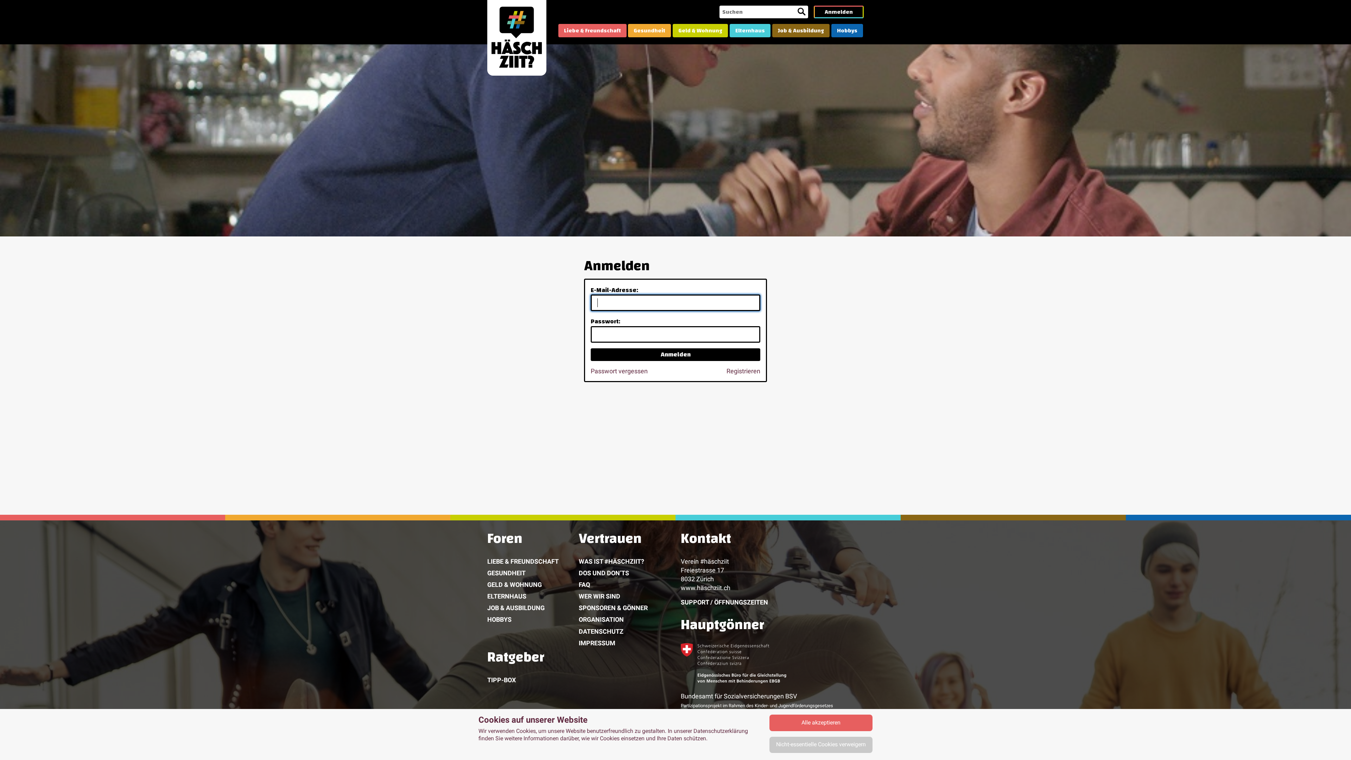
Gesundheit (649, 30)
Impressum (597, 643)
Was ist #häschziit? (611, 561)
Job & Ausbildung (801, 30)
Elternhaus (750, 30)
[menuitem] (592, 30)
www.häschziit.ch (705, 587)
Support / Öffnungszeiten (724, 602)
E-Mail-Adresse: (614, 290)
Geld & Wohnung (700, 30)
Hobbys (847, 30)
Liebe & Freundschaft (592, 30)
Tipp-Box (501, 680)
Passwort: (605, 321)
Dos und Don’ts (604, 573)
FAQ (584, 584)
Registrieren (743, 371)
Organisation (601, 619)
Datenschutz (601, 631)
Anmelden (839, 12)
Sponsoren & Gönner (613, 608)
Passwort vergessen (619, 371)
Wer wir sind (599, 596)
